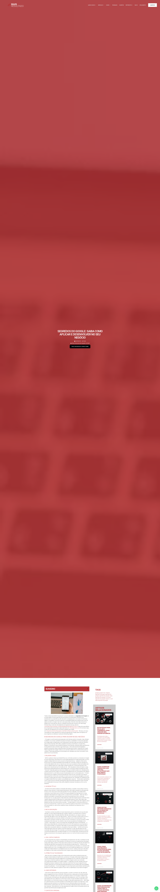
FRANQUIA (114, 5)
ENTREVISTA (129, 5)
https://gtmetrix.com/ (75, 728)
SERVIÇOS (100, 5)
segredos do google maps (105, 695)
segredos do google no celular (103, 697)
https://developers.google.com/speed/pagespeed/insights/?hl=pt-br (61, 726)
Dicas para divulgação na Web (82, 343)
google (97, 692)
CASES (107, 5)
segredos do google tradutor (102, 698)
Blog (73, 343)
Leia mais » (99, 744)
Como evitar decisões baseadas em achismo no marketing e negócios (104, 810)
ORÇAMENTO (143, 5)
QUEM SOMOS (91, 5)
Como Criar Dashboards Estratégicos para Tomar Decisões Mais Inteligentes (104, 849)
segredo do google (100, 694)
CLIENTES (121, 5)
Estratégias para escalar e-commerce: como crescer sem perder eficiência (103, 730)
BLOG (136, 5)
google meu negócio (104, 692)
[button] (87, 688)
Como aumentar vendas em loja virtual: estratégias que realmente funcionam (103, 770)
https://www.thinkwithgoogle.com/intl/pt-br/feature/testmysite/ (62, 731)
